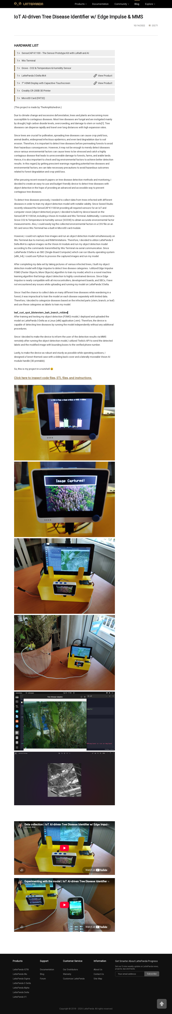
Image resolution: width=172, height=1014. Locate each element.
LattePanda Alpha (21, 987)
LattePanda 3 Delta (22, 983)
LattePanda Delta (21, 992)
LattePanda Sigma (21, 978)
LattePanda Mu (20, 974)
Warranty (67, 974)
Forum (43, 978)
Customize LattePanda (74, 978)
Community (120, 4)
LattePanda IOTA (21, 969)
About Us (98, 969)
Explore (149, 4)
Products (80, 4)
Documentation (100, 4)
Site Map (98, 978)
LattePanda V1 (20, 997)
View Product (105, 75)
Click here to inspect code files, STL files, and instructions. (53, 378)
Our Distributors (70, 969)
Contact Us (99, 974)
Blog (137, 4)
